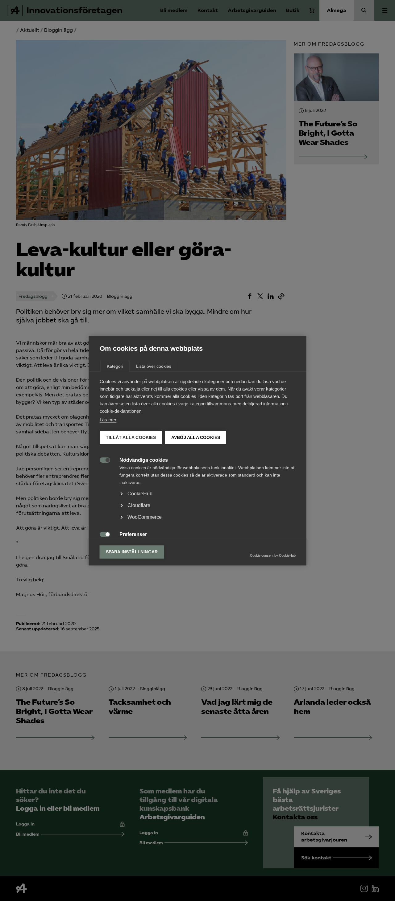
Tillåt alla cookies (131, 437)
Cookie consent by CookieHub (273, 555)
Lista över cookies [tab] (153, 366)
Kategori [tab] (115, 366)
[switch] (102, 459)
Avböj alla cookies (195, 437)
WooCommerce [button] (144, 517)
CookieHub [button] (139, 493)
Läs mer (108, 419)
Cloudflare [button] (138, 505)
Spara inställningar (132, 552)
